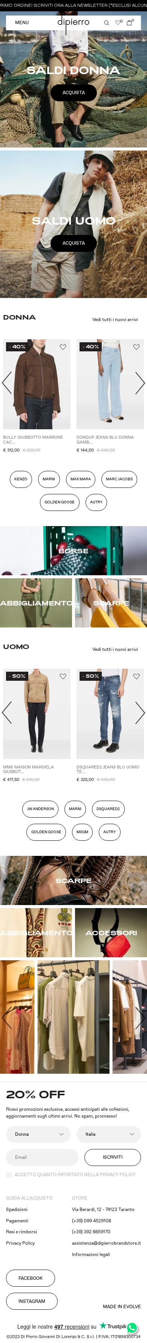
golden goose (46, 832)
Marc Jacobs (119, 479)
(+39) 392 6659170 (91, 1232)
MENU (22, 23)
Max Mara (80, 479)
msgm (82, 832)
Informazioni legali (91, 1255)
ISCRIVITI (112, 1157)
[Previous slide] (6, 1018)
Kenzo (21, 479)
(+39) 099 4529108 (91, 1221)
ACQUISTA (74, 93)
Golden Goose (59, 502)
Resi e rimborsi (21, 1232)
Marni (49, 479)
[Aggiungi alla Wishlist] (62, 347)
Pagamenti (17, 1221)
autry (96, 502)
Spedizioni (17, 1210)
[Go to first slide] (140, 1018)
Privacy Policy (20, 1243)
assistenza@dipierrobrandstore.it (106, 1243)
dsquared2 (108, 809)
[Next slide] (140, 383)
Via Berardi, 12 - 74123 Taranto (103, 1210)
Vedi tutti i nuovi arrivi (115, 320)
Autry (109, 832)
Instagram (31, 1301)
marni (75, 809)
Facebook (30, 1278)
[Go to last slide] (6, 383)
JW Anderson (40, 809)
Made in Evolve (122, 1307)
